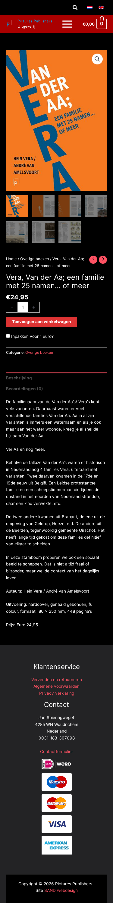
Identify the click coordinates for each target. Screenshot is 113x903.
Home (11, 259)
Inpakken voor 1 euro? (32, 336)
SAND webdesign (61, 890)
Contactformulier (56, 751)
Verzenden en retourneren (56, 679)
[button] (75, 7)
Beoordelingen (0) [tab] (24, 388)
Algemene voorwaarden (56, 686)
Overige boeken (34, 259)
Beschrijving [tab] (19, 377)
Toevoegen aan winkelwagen (41, 321)
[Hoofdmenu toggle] (67, 24)
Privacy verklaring (56, 693)
